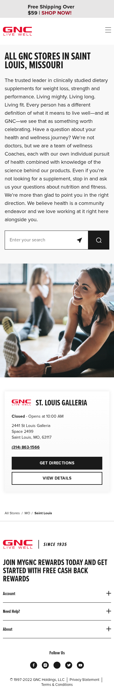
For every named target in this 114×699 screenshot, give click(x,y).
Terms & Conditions (57, 684)
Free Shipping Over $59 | (51, 10)
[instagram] (45, 665)
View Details (57, 478)
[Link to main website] (17, 31)
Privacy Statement (84, 679)
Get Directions (43, 461)
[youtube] (80, 665)
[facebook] (33, 665)
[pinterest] (57, 665)
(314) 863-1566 (26, 447)
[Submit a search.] (98, 240)
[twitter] (68, 665)
